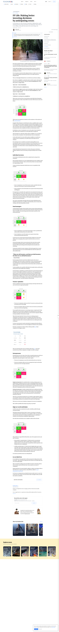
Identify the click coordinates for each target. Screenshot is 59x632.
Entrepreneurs (46, 43)
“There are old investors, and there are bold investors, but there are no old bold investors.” (50, 40)
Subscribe (34, 503)
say (34, 348)
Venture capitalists (46, 41)
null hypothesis (17, 120)
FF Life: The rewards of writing (31, 533)
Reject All (40, 629)
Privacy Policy (53, 627)
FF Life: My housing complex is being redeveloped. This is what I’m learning (50, 66)
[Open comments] (58, 316)
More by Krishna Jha (46, 48)
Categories (26, 1)
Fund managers (46, 37)
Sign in (54, 1)
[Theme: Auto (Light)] (46, 1)
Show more (15, 36)
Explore (22, 1)
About (35, 1)
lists (35, 326)
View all (41, 521)
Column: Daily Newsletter (16, 11)
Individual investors (46, 36)
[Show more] (41, 33)
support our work (27, 513)
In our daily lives (46, 46)
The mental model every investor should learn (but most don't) (18, 532)
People (31, 1)
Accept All (36, 629)
